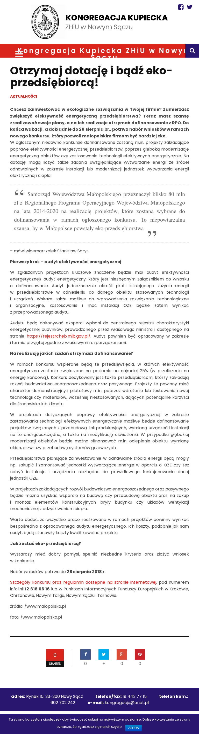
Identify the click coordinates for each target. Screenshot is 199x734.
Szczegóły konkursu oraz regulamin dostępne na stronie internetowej (83, 582)
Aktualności (23, 96)
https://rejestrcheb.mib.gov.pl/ (58, 336)
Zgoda (133, 728)
